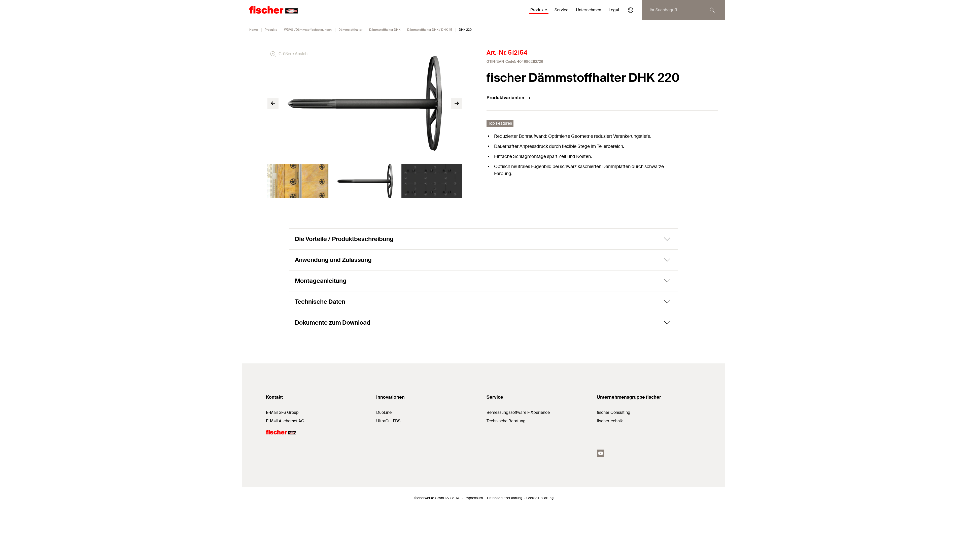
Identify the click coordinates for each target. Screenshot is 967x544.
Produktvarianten (505, 98)
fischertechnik (610, 421)
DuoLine (384, 412)
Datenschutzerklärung (504, 498)
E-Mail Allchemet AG (285, 421)
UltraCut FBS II (389, 421)
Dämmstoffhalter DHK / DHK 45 (429, 30)
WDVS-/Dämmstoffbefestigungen (308, 30)
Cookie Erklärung (540, 498)
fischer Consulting (613, 412)
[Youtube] (600, 453)
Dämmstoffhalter (350, 30)
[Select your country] (630, 10)
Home (253, 30)
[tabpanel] (297, 181)
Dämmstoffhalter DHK (384, 30)
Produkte (271, 30)
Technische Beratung (506, 421)
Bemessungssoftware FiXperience (518, 412)
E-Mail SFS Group (282, 412)
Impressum (474, 498)
